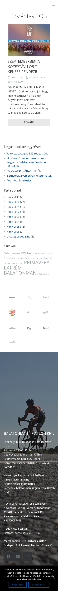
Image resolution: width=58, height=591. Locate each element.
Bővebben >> (39, 584)
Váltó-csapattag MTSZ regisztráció (27, 153)
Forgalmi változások (23, 258)
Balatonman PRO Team (19, 253)
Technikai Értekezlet (18, 180)
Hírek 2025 (12, 226)
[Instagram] (27, 556)
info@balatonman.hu (16, 479)
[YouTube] (17, 556)
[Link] (6, 4)
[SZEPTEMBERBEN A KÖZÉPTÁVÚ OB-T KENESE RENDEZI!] (29, 40)
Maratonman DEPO (15, 263)
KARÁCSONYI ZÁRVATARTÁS (23, 171)
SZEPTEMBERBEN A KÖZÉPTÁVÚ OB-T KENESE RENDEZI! (24, 66)
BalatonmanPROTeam (44, 253)
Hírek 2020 (17, 81)
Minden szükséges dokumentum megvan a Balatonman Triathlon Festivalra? (26, 162)
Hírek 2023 (12, 216)
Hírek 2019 (12, 197)
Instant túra (37, 258)
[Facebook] (8, 556)
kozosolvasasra (37, 77)
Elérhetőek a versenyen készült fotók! (29, 175)
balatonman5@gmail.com (31, 488)
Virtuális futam (43, 274)
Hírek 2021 (12, 207)
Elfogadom (17, 584)
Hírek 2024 (12, 222)
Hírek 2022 (12, 212)
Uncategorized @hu (18, 236)
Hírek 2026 (12, 231)
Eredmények (9, 258)
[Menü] (54, 4)
